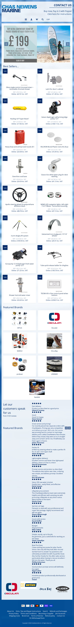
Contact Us (61, 616)
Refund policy (50, 616)
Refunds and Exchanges (58, 611)
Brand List (25, 616)
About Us (10, 611)
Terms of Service (37, 616)
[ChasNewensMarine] (19, 9)
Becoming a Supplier (46, 613)
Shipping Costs (14, 616)
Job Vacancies (60, 613)
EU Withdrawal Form (37, 618)
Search (45, 611)
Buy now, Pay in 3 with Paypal (57, 11)
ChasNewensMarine (36, 623)
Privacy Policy (14, 613)
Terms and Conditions (29, 613)
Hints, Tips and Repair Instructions (28, 611)
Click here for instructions (59, 14)
